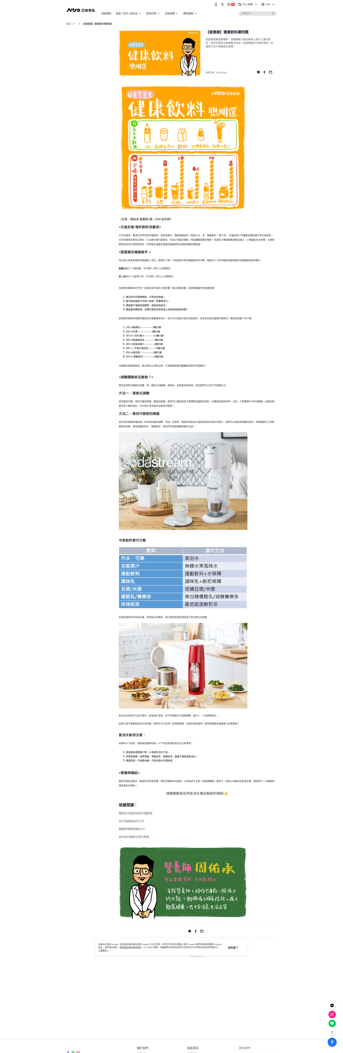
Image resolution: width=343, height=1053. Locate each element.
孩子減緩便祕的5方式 (131, 821)
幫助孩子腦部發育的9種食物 (135, 813)
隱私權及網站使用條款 (130, 947)
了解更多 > (103, 950)
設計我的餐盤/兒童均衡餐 (134, 836)
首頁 (68, 23)
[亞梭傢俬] (80, 9)
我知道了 (233, 947)
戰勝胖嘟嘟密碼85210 (132, 828)
